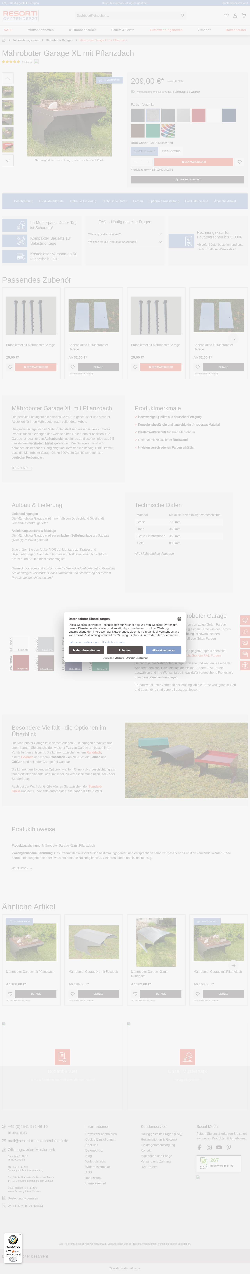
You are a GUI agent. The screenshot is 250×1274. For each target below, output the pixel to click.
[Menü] (19, 1235)
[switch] (13, 1259)
